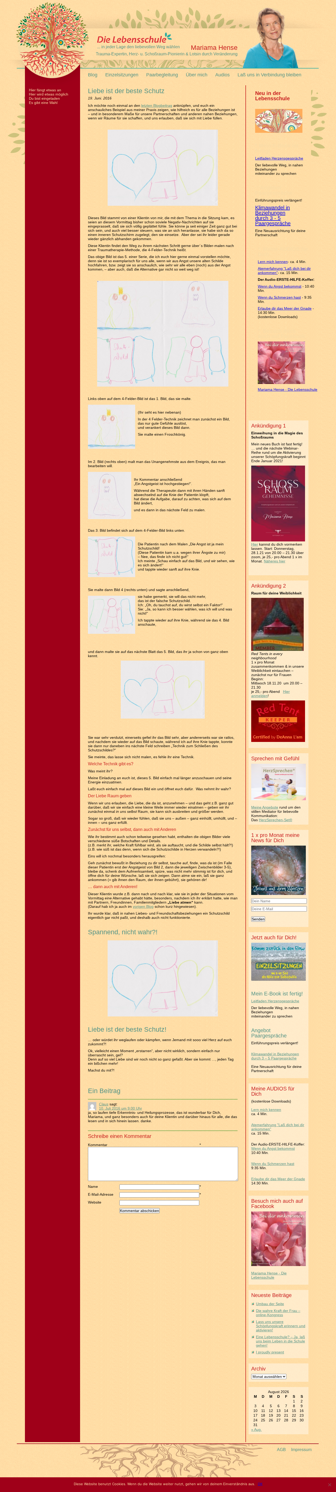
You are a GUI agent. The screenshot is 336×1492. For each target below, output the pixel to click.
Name (103, 1186)
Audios (222, 74)
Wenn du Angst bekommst (279, 286)
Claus (103, 1104)
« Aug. (256, 1429)
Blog (92, 74)
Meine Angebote (264, 807)
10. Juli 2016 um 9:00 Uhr (120, 1108)
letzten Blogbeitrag (156, 105)
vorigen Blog (143, 906)
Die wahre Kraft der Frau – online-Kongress (278, 1313)
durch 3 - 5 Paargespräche (273, 220)
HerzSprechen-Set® (275, 820)
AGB (281, 1449)
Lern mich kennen (273, 262)
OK (260, 1484)
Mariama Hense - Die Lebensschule (287, 389)
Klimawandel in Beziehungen (272, 210)
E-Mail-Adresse (103, 1194)
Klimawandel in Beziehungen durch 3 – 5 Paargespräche (275, 1056)
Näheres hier (274, 561)
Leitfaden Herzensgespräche (279, 158)
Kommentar (103, 1145)
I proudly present (270, 1352)
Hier (254, 544)
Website (94, 1202)
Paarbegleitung (162, 74)
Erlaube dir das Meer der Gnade (285, 308)
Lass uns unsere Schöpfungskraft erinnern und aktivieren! (280, 1326)
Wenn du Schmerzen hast (279, 297)
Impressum (301, 1449)
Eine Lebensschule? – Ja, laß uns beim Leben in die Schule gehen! (280, 1341)
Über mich (196, 74)
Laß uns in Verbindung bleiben (269, 74)
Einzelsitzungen (121, 74)
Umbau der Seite (270, 1304)
